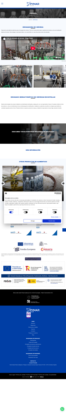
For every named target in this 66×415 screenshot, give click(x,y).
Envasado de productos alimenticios (33, 344)
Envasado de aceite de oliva (33, 346)
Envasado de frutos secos (33, 348)
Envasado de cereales (33, 350)
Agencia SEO (36, 376)
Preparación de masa (33, 357)
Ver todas (33, 135)
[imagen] (16, 76)
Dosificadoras (33, 340)
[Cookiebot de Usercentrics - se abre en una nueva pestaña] (55, 193)
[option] (12, 183)
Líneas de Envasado (33, 342)
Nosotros (33, 323)
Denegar (33, 220)
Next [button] (63, 183)
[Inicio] (33, 4)
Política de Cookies (43, 374)
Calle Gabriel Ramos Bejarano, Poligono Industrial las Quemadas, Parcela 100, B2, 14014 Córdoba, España (33, 364)
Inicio (30, 19)
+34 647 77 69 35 (33, 362)
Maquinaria (33, 325)
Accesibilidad (52, 374)
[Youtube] (36, 368)
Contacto (33, 331)
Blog (33, 334)
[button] (62, 409)
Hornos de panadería (33, 355)
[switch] (26, 212)
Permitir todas (52, 220)
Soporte (33, 329)
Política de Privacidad (32, 374)
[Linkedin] (33, 368)
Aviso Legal (12, 374)
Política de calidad (20, 374)
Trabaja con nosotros (33, 333)
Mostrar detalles (55, 217)
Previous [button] (3, 183)
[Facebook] (29, 368)
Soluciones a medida (33, 327)
